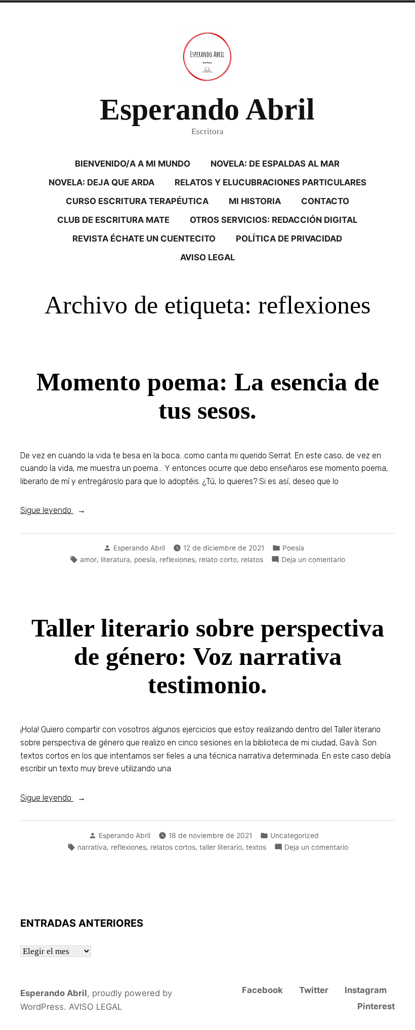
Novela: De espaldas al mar (275, 164)
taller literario (220, 847)
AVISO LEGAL (207, 257)
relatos (252, 560)
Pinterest (376, 1006)
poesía (144, 560)
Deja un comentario (313, 560)
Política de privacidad (289, 238)
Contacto (325, 201)
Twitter (313, 990)
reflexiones (177, 560)
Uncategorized (294, 835)
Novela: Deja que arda (101, 182)
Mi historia (255, 201)
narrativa (92, 847)
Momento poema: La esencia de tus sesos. (207, 396)
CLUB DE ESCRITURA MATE (113, 220)
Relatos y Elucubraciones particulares (270, 182)
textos (256, 847)
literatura (115, 560)
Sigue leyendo (66, 511)
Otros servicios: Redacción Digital (273, 220)
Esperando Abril (207, 109)
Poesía (293, 548)
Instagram (366, 990)
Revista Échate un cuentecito (144, 238)
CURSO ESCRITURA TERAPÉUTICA (137, 201)
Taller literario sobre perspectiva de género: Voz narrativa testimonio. (207, 656)
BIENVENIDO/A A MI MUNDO (132, 164)
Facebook (262, 990)
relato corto (218, 560)
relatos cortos (172, 847)
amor (88, 560)
